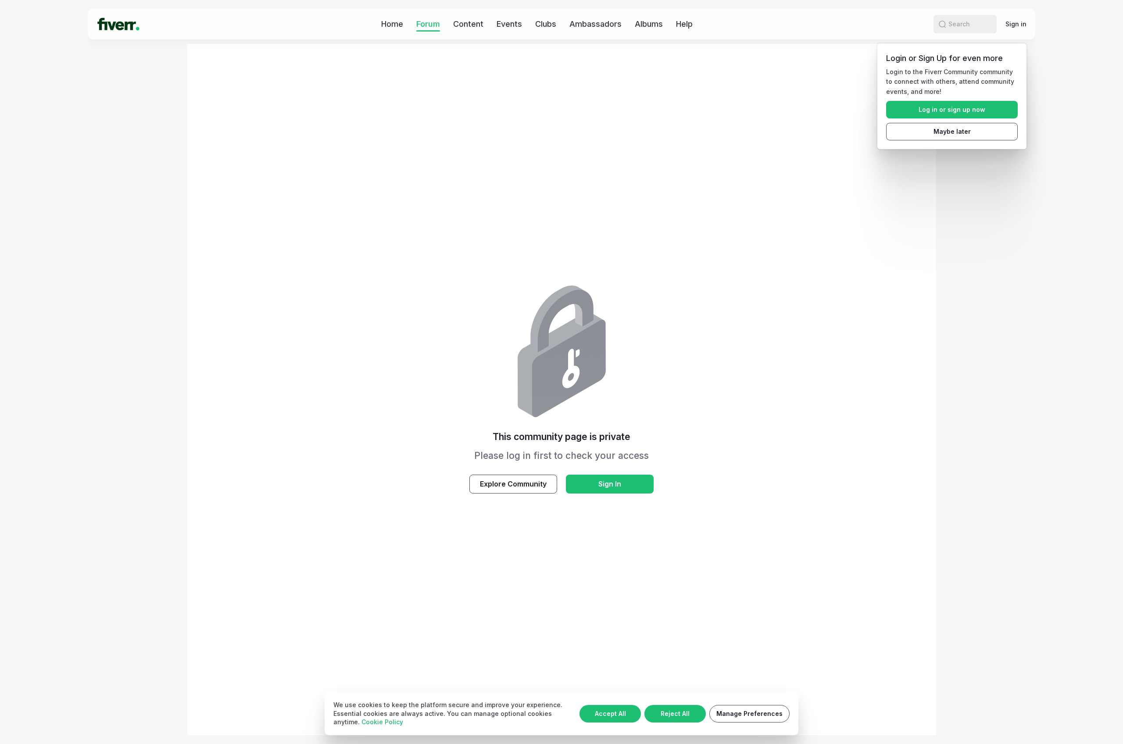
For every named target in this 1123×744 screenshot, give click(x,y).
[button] (942, 24)
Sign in (1015, 24)
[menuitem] (392, 24)
